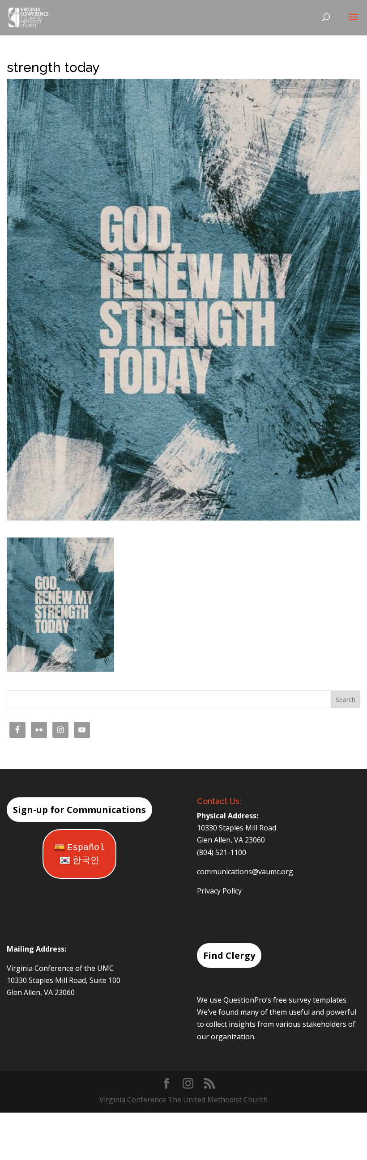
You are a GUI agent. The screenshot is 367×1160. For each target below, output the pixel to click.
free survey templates (309, 1000)
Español (86, 847)
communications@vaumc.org (245, 871)
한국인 (86, 860)
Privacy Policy (219, 891)
